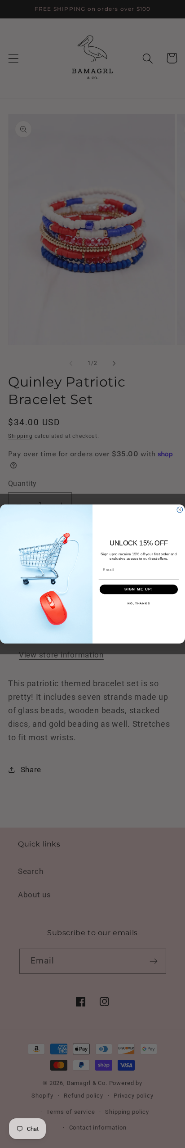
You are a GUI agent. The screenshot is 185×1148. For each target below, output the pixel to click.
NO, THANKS (139, 603)
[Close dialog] (180, 510)
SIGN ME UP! (138, 589)
